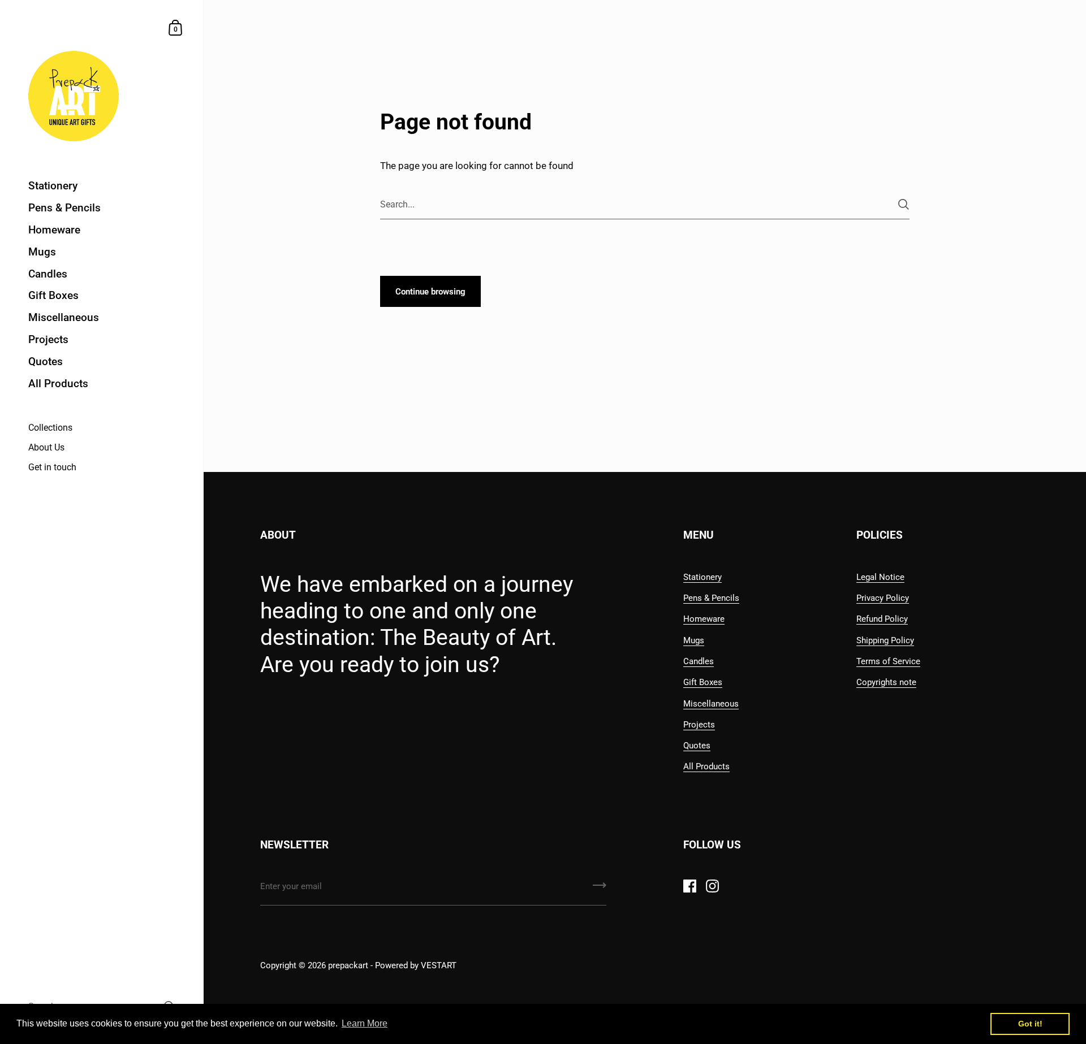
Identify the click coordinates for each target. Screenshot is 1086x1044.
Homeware (704, 619)
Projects (699, 725)
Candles (698, 661)
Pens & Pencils (711, 598)
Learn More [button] (364, 1023)
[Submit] (904, 204)
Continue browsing (430, 292)
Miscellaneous (711, 704)
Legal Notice (880, 577)
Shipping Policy (885, 640)
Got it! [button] (1030, 1023)
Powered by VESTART (415, 965)
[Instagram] (712, 885)
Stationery (702, 577)
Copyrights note (886, 682)
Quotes (696, 745)
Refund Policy (882, 619)
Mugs (693, 640)
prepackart (349, 965)
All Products (706, 766)
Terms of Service (888, 661)
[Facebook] (689, 885)
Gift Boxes (702, 682)
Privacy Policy (882, 598)
